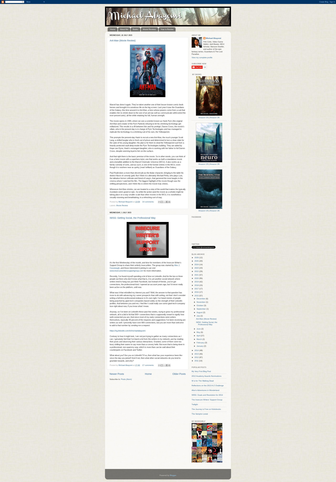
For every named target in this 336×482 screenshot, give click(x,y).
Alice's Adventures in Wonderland (205, 390)
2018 (197, 285)
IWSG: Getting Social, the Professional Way (133, 218)
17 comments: (148, 365)
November (201, 302)
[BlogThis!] (162, 202)
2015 (197, 296)
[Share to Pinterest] (169, 202)
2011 (197, 361)
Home (112, 29)
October (200, 306)
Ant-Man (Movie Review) (123, 40)
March (199, 339)
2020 (197, 278)
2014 (197, 350)
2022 (197, 271)
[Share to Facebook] (167, 202)
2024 (197, 265)
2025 (197, 261)
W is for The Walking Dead (203, 381)
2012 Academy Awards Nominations (206, 376)
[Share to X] (164, 202)
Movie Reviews (149, 29)
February (201, 343)
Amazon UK (215, 118)
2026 (197, 258)
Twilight (195, 404)
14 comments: (148, 202)
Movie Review (122, 205)
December (201, 299)
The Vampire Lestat (200, 414)
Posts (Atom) (126, 379)
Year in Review (167, 29)
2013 (197, 354)
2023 (197, 268)
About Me (124, 29)
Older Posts (179, 374)
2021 (197, 275)
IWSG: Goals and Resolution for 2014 (207, 395)
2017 (197, 289)
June (199, 329)
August (200, 312)
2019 (197, 282)
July (198, 316)
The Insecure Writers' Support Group (207, 400)
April (199, 336)
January (200, 346)
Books (135, 29)
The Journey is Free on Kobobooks (206, 409)
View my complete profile (202, 58)
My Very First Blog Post (201, 371)
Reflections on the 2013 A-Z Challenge (208, 386)
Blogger (173, 475)
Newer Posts (117, 374)
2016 (197, 292)
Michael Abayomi (213, 38)
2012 (197, 357)
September (201, 309)
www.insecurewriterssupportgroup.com (126, 271)
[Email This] (159, 202)
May (199, 332)
